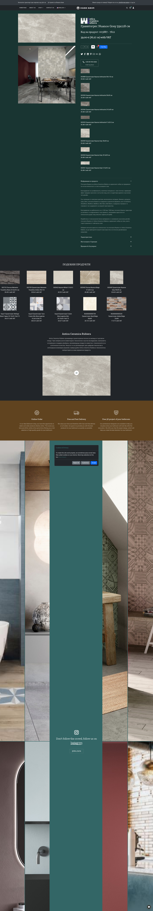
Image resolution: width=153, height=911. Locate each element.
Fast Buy (103, 47)
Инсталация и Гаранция (89, 242)
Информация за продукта (89, 181)
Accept (94, 463)
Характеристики (86, 237)
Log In (133, 2)
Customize (85, 463)
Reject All (76, 463)
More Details (62, 457)
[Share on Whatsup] (100, 54)
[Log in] (133, 8)
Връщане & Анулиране (88, 246)
